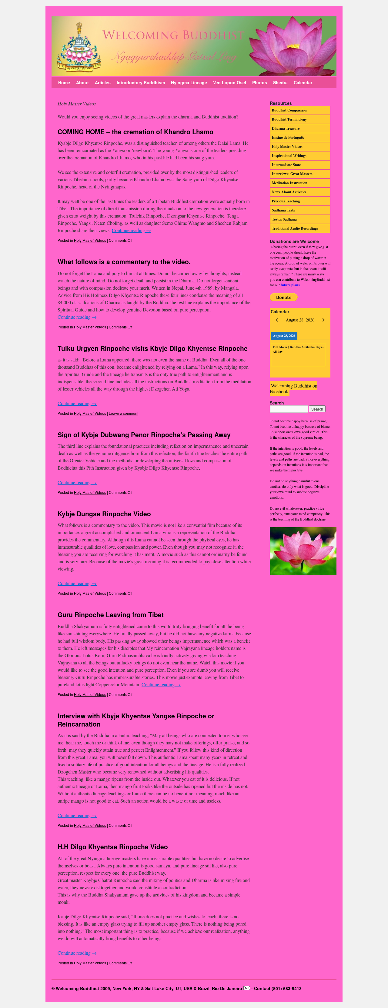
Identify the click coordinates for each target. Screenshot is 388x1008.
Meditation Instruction (289, 182)
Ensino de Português (288, 137)
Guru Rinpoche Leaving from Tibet (111, 614)
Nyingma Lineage (189, 82)
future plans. (291, 285)
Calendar (303, 82)
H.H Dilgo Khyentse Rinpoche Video (113, 846)
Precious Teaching (286, 201)
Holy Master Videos (90, 240)
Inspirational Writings (289, 155)
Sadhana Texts (283, 210)
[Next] (323, 320)
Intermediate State (286, 164)
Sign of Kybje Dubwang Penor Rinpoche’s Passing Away (144, 434)
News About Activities (289, 192)
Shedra (280, 82)
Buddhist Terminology (289, 119)
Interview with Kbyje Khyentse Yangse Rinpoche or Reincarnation (136, 719)
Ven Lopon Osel (229, 82)
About (82, 82)
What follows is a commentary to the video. (124, 261)
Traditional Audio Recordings (295, 228)
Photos (259, 82)
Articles (103, 82)
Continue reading (131, 230)
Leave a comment (123, 413)
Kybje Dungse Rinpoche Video (104, 513)
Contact (262, 988)
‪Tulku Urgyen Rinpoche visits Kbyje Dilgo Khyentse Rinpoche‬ (153, 348)
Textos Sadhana (284, 219)
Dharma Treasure (285, 128)
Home (64, 82)
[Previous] (277, 320)
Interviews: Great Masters (292, 173)
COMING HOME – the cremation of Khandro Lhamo (135, 131)
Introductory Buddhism (141, 82)
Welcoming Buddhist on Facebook (293, 388)
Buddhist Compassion (289, 110)
